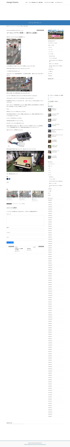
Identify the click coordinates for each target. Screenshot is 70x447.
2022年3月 (50, 284)
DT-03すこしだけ (55, 145)
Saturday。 (29, 248)
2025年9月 (50, 213)
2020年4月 (50, 332)
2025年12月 (50, 206)
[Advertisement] (35, 12)
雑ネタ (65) (50, 73)
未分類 (49, 195)
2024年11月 (50, 215)
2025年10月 (50, 211)
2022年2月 (50, 286)
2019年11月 (50, 342)
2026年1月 (50, 204)
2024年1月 (50, 237)
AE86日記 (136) (50, 69)
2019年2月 (50, 362)
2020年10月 (50, 319)
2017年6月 (50, 403)
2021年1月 (50, 312)
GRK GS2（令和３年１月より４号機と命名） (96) (55, 66)
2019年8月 (50, 349)
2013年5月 (50, 407)
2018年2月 (50, 386)
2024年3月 (50, 232)
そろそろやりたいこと (55, 150)
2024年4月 (50, 230)
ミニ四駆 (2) (50, 71)
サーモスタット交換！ (55, 113)
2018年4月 (50, 381)
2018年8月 (50, 375)
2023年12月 (50, 239)
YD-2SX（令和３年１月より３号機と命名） (56, 181)
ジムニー (49, 170)
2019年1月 (50, 364)
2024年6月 (50, 226)
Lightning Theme (34, 444)
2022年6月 (50, 278)
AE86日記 (23, 203)
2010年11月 (50, 409)
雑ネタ (49, 193)
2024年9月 (50, 219)
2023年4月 (50, 256)
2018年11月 (50, 368)
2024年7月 (50, 224)
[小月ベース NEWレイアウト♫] (25, 194)
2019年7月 (50, 351)
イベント (49, 172)
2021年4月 (50, 306)
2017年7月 (50, 401)
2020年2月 (50, 336)
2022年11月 (50, 267)
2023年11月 (50, 241)
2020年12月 (50, 314)
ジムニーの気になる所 (55, 124)
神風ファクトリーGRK (52, 183)
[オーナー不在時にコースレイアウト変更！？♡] (38, 194)
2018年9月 (50, 373)
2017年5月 (50, 405)
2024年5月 (50, 228)
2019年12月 (50, 340)
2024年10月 (50, 217)
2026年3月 (50, 200)
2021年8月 (50, 299)
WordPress (29, 444)
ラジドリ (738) (50, 53)
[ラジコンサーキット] (10, 249)
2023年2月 (50, 260)
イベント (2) (50, 51)
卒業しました (54, 108)
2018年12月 (50, 366)
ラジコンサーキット (40, 30)
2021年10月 (50, 295)
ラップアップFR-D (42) (53, 58)
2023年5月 (50, 254)
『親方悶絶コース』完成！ (11, 197)
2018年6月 (50, 379)
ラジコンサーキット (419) (52, 43)
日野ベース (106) (51, 45)
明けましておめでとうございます (57, 134)
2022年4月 (50, 282)
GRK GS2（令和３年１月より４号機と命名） (55, 186)
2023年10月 (50, 243)
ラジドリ (20, 203)
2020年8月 (50, 323)
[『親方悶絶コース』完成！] (12, 194)
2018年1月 (50, 388)
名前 (8, 227)
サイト (8, 237)
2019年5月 (50, 355)
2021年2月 (50, 310)
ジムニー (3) (50, 49)
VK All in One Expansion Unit (42, 444)
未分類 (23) (50, 75)
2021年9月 (50, 297)
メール (8, 232)
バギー (49, 168)
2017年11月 (50, 392)
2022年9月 (50, 271)
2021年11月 (50, 293)
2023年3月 (50, 258)
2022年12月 (50, 265)
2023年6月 (50, 252)
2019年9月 (50, 347)
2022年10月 (50, 269)
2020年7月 (50, 325)
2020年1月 (50, 338)
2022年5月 (50, 280)
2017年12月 (50, 390)
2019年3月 (50, 360)
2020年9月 (50, 321)
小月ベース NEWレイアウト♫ (24, 197)
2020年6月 (50, 327)
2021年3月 (50, 308)
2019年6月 (50, 353)
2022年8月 (50, 273)
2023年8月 (50, 247)
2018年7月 (50, 377)
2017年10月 (50, 394)
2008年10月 (50, 414)
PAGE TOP (67, 433)
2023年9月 (50, 245)
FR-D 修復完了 (54, 140)
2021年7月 (50, 301)
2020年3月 (50, 334)
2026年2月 (50, 202)
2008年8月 (50, 416)
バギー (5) (50, 47)
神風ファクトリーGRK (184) (53, 63)
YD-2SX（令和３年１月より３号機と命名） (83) (56, 61)
